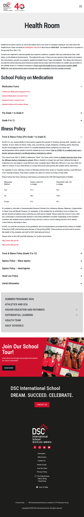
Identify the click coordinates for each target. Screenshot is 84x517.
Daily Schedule (14, 325)
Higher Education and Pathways (25, 309)
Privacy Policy (42, 472)
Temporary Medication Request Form (16, 92)
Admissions (42, 457)
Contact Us (41, 461)
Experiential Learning (19, 315)
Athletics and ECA (16, 304)
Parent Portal (41, 465)
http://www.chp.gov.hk (10, 241)
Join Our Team (42, 468)
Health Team (13, 320)
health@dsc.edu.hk (32, 47)
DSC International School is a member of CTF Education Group (49, 502)
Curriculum (41, 453)
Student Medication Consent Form (15, 96)
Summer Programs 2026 (19, 299)
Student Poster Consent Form (13, 100)
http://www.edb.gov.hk (10, 245)
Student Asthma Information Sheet (15, 104)
